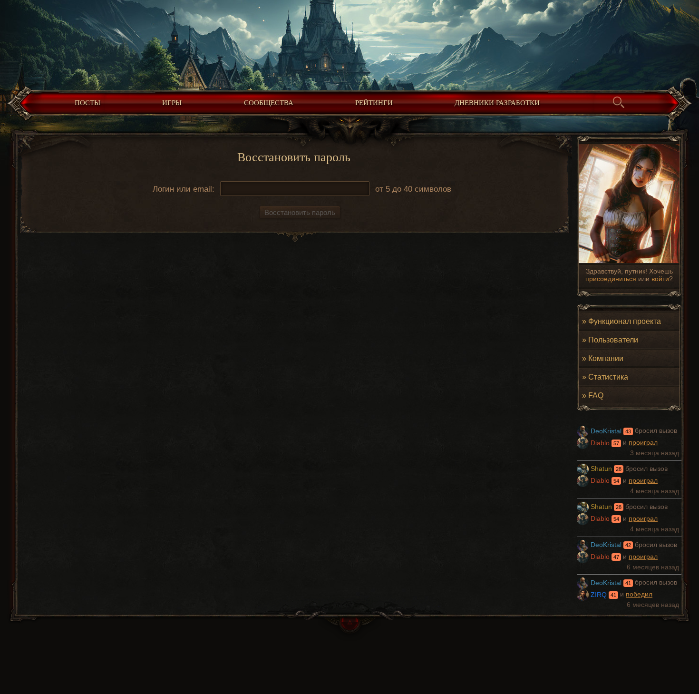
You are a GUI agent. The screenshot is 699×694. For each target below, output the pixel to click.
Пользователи (613, 339)
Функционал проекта (624, 321)
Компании (605, 358)
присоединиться (610, 279)
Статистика (608, 376)
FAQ (595, 395)
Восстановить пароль (299, 212)
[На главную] (349, 43)
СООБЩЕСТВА (268, 103)
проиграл (643, 443)
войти (660, 279)
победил (639, 594)
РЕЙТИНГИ (374, 103)
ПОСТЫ (87, 103)
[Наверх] (349, 629)
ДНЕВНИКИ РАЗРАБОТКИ (497, 103)
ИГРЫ (172, 103)
